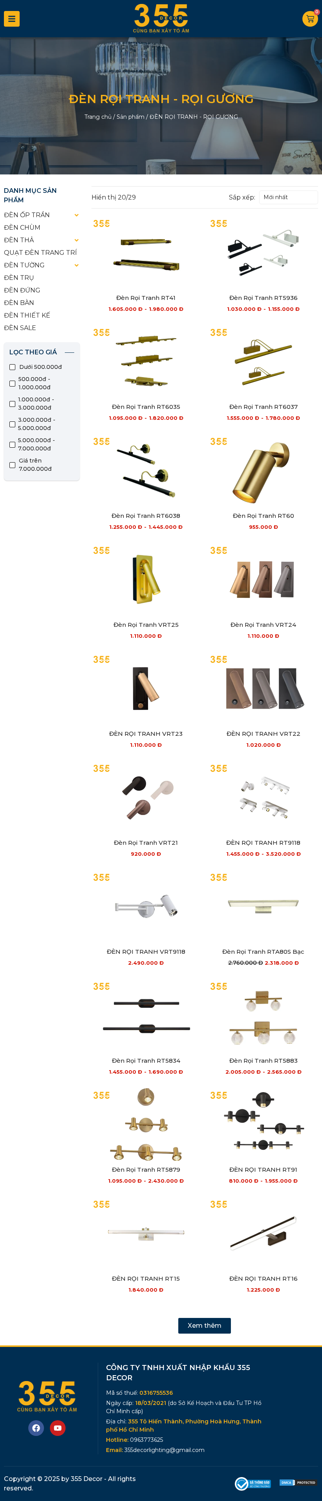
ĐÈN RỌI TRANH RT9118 (263, 842)
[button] (204, 1326)
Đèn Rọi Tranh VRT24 (263, 624)
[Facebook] (36, 1428)
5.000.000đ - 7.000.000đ (36, 444)
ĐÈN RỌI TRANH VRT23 (146, 733)
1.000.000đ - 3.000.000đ (36, 403)
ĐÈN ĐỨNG (22, 290)
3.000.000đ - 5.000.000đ (36, 424)
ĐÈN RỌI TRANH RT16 (263, 1278)
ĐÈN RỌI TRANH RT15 (146, 1278)
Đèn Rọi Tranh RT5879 (146, 1169)
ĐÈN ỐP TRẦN (27, 215)
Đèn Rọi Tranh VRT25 (146, 624)
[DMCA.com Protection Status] (298, 1484)
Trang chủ (98, 116)
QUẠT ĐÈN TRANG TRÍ (40, 252)
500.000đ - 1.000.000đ (34, 383)
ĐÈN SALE (20, 328)
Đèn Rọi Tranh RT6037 (263, 406)
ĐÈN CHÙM (22, 227)
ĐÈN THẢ (19, 240)
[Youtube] (58, 1428)
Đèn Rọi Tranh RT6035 (146, 406)
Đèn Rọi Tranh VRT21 (146, 842)
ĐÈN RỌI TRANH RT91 (263, 1169)
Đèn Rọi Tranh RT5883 (263, 1060)
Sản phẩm (131, 116)
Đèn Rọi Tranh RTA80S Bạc (263, 951)
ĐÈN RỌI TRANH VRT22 (263, 733)
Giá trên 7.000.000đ (35, 464)
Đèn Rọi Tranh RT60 (263, 515)
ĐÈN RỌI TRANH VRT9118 (146, 951)
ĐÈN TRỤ (19, 277)
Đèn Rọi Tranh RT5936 (263, 297)
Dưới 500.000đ (40, 366)
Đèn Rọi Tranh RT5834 (146, 1060)
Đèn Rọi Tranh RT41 (146, 297)
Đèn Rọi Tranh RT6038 (146, 515)
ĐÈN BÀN (19, 303)
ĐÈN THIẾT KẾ (27, 315)
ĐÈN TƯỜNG (24, 265)
